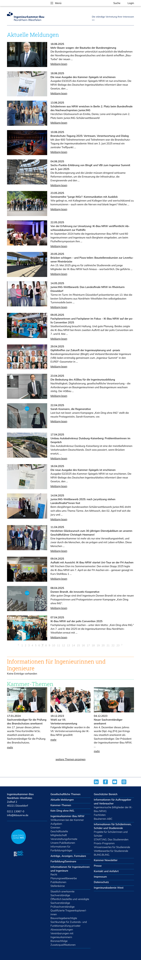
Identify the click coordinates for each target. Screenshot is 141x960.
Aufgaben (56, 823)
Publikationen (58, 882)
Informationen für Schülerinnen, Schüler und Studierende (112, 826)
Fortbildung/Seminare (63, 861)
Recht (53, 874)
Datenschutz (101, 882)
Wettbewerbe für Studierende (111, 850)
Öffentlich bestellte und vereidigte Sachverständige (69, 900)
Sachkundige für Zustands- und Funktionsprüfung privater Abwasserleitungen (68, 925)
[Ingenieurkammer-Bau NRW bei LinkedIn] (98, 784)
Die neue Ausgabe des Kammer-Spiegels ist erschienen (83, 77)
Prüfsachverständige (62, 906)
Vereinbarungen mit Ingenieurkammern (61, 935)
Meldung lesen (58, 63)
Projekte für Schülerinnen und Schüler (111, 833)
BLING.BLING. (102, 854)
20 (103, 645)
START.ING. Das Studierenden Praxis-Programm (111, 841)
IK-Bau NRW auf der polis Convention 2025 (76, 621)
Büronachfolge (59, 941)
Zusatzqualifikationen (63, 944)
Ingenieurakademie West (108, 887)
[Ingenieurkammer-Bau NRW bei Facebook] (107, 784)
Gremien (55, 827)
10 (53, 645)
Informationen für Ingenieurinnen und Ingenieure (70, 868)
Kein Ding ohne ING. (62, 810)
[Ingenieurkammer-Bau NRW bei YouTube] (116, 784)
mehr (10, 747)
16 (83, 645)
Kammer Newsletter (105, 860)
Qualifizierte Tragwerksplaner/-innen (68, 912)
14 (73, 645)
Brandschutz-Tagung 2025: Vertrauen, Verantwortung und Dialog (89, 135)
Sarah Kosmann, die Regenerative (70, 409)
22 (113, 645)
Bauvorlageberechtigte (63, 918)
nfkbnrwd (17, 815)
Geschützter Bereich (105, 794)
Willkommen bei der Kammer (67, 819)
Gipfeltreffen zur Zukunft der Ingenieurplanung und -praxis (85, 350)
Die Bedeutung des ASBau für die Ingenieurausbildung (82, 379)
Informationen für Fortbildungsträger (61, 848)
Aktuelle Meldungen (62, 799)
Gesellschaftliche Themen (65, 794)
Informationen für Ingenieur (43, 661)
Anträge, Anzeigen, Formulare (68, 855)
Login (131, 3)
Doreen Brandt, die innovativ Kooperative (74, 591)
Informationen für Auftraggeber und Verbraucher (112, 801)
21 (108, 645)
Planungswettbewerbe (63, 878)
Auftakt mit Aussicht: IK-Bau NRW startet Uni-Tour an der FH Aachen (91, 562)
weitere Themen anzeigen (70, 759)
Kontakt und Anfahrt (106, 871)
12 (63, 645)
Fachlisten (100, 814)
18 (93, 645)
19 (98, 645)
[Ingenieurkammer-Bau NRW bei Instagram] (126, 784)
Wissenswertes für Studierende (112, 847)
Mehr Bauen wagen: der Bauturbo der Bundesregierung (83, 47)
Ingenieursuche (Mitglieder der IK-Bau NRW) (113, 809)
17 (88, 645)
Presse (98, 865)
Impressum (100, 876)
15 (78, 645)
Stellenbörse (57, 885)
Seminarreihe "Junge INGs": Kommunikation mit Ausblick (84, 196)
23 (118, 645)
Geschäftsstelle (59, 831)
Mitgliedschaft (58, 835)
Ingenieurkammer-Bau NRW (67, 816)
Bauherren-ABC (103, 818)
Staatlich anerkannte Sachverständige (62, 893)
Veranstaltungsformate (63, 839)
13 (68, 645)
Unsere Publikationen (62, 842)
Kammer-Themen (60, 805)
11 (58, 645)
